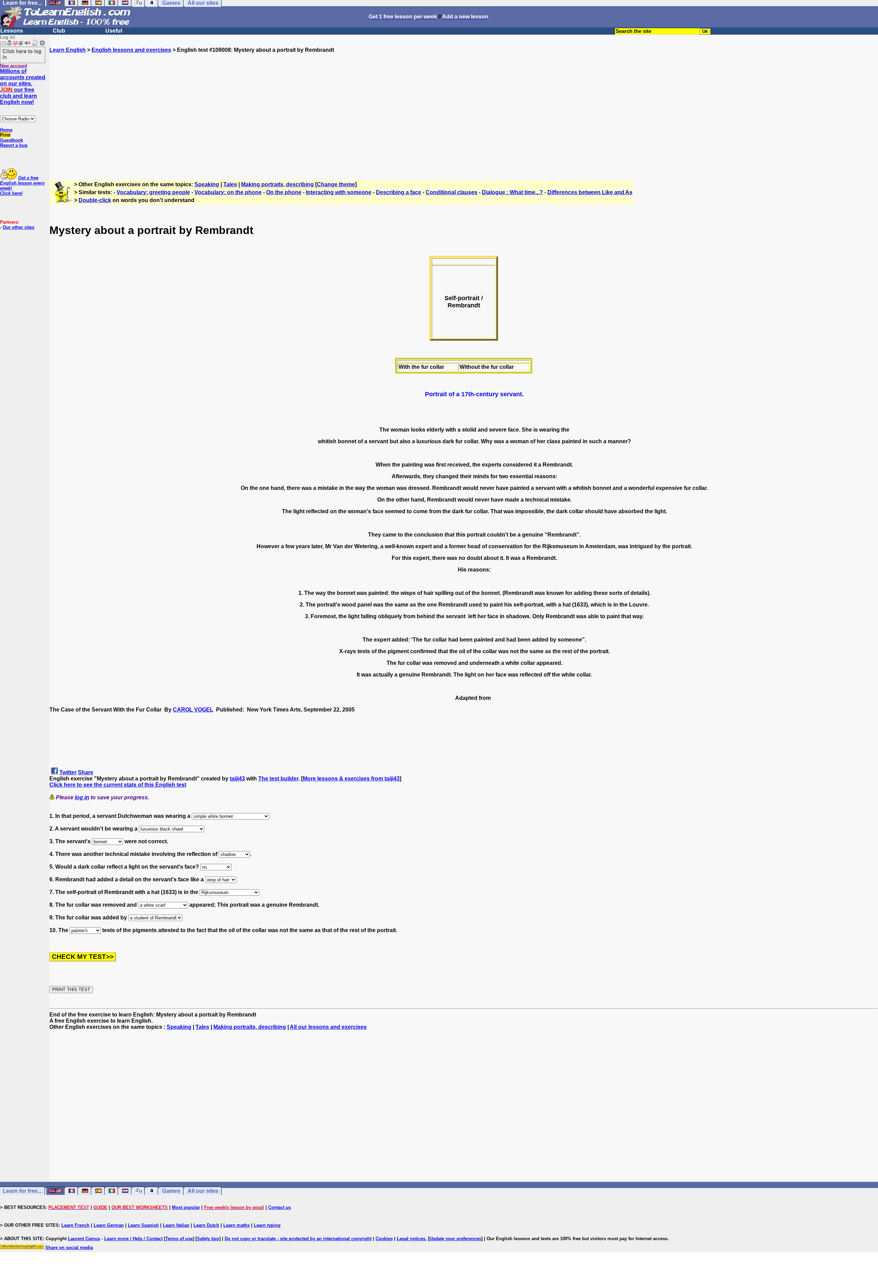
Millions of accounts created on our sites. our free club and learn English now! (22, 86)
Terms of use (179, 1238)
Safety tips (208, 1238)
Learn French (75, 1225)
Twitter (67, 772)
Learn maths (236, 1225)
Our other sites (18, 227)
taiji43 (237, 778)
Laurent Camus (84, 1238)
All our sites (203, 1191)
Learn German (109, 1225)
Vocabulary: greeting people (153, 192)
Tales (230, 184)
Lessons (11, 31)
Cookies (384, 1238)
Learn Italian (176, 1225)
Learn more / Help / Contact (133, 1238)
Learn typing (267, 1225)
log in (82, 797)
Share (85, 772)
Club (59, 31)
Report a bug (13, 145)
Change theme (336, 184)
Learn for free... (22, 1191)
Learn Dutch (206, 1225)
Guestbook (11, 140)
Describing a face (398, 192)
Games (171, 1191)
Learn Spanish (143, 1225)
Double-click (95, 200)
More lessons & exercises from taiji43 (351, 778)
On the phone (283, 192)
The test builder (278, 778)
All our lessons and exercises (328, 1027)
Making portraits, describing (277, 184)
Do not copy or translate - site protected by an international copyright (298, 1238)
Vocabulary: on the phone (228, 192)
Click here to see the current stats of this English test (117, 785)
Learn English (67, 50)
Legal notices (411, 1238)
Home (6, 129)
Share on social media (69, 1247)
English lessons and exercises (131, 50)
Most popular (186, 1207)
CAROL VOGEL (193, 710)
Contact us (279, 1207)
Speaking (206, 184)
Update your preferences (455, 1238)
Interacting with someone (338, 192)
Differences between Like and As (589, 192)
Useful (113, 31)
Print (5, 135)
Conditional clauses (451, 192)
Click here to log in (21, 54)
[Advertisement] (463, 114)
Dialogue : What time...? (512, 192)
